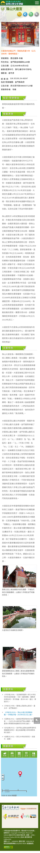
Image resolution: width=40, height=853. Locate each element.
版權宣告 (7, 833)
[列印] (31, 14)
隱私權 (23, 831)
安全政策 (31, 831)
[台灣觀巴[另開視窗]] (10, 815)
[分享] (25, 14)
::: (2, 830)
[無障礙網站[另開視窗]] (8, 847)
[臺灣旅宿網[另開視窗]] (28, 808)
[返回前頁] (37, 720)
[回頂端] (37, 790)
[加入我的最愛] (19, 14)
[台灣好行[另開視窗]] (28, 815)
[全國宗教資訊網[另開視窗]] (10, 808)
